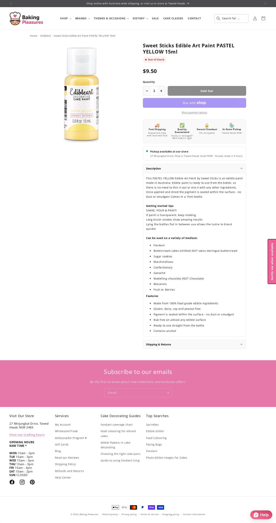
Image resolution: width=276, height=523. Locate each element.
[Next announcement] (265, 3)
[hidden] (45, 35)
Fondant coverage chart (117, 424)
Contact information (194, 514)
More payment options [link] (194, 112)
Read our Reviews (67, 457)
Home (33, 35)
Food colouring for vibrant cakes (118, 433)
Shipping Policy (65, 464)
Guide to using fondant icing (120, 460)
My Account (63, 424)
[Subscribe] (167, 392)
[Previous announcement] (11, 3)
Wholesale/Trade (66, 431)
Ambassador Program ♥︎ (71, 438)
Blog (58, 451)
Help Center (63, 477)
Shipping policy (170, 514)
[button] (65, 18)
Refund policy (110, 514)
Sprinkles (152, 424)
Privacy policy (129, 514)
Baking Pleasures (89, 514)
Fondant (151, 451)
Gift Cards (62, 444)
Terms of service (150, 514)
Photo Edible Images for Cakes (166, 457)
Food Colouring (156, 438)
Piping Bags (154, 444)
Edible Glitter (155, 431)
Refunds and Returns (69, 471)
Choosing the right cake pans (120, 454)
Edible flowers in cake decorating (115, 445)
